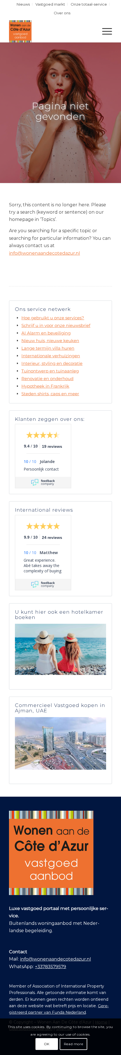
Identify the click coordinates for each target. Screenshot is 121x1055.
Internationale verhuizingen (50, 355)
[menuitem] (23, 4)
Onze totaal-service (89, 4)
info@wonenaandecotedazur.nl (44, 253)
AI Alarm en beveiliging (46, 333)
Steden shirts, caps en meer (50, 393)
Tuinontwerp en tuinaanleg (50, 371)
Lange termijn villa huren (47, 348)
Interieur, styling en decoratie (51, 363)
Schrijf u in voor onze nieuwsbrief (55, 325)
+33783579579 (50, 966)
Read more (73, 1044)
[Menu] (104, 31)
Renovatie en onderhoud (47, 378)
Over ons (62, 13)
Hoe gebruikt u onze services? (52, 317)
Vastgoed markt (50, 4)
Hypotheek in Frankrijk (45, 386)
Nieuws (23, 4)
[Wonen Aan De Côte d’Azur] (50, 31)
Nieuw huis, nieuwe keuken (50, 340)
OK (47, 1044)
